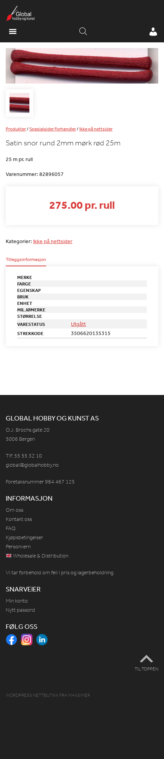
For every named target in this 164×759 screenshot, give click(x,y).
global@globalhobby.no (32, 465)
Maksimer (79, 695)
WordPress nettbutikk (32, 695)
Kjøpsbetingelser (24, 537)
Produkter (16, 129)
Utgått (78, 324)
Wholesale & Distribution (40, 556)
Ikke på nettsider (96, 129)
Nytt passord (20, 610)
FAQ (11, 528)
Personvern (18, 546)
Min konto (17, 601)
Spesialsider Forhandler (52, 129)
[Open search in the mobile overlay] (83, 31)
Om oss (14, 510)
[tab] (26, 261)
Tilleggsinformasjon (26, 260)
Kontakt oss (19, 519)
